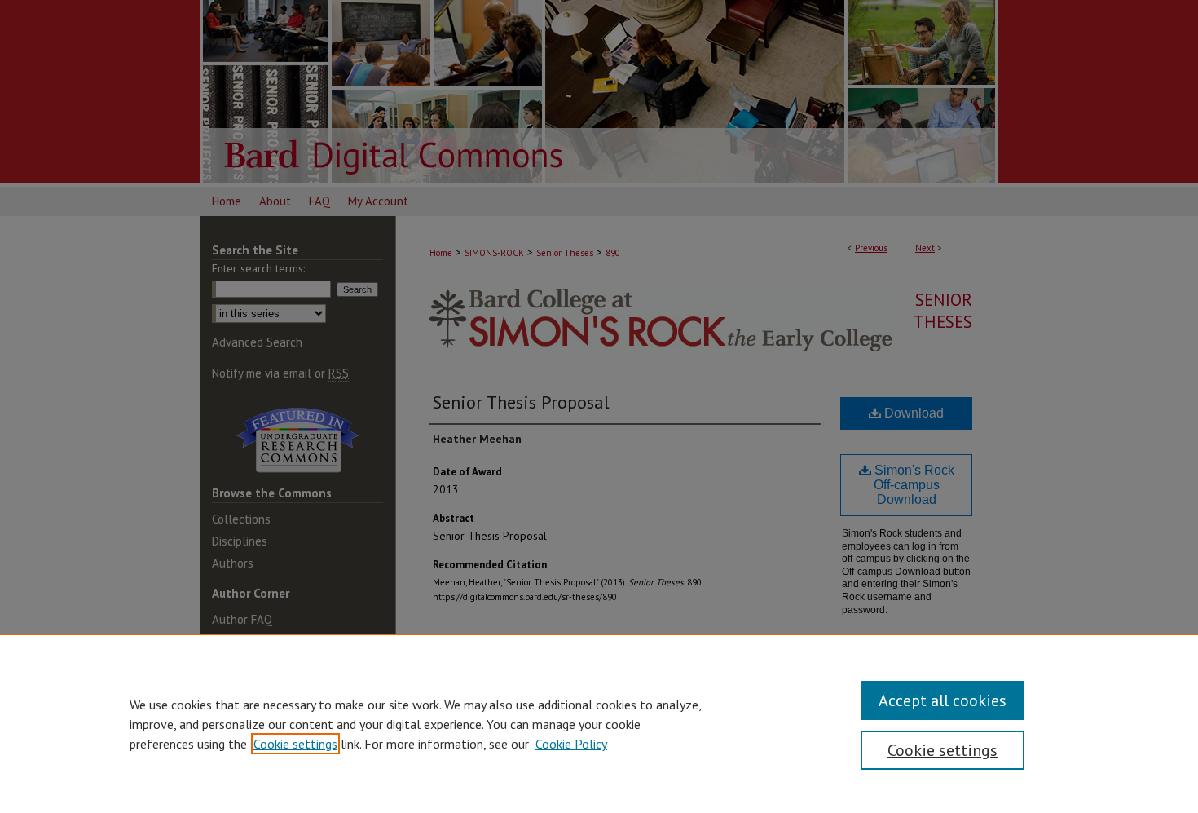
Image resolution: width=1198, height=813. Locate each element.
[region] (599, 723)
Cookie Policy (571, 744)
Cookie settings (295, 744)
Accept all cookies (942, 700)
